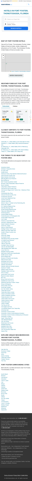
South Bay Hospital (6, 287)
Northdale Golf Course (7, 261)
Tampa (3, 400)
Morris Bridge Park (5, 256)
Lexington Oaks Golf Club (7, 245)
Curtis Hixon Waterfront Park (8, 198)
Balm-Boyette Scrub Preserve (8, 178)
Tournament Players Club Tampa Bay (10, 308)
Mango (3, 383)
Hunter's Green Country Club (8, 232)
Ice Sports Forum (5, 237)
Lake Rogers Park (5, 242)
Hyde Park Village (5, 235)
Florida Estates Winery (7, 214)
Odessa (3, 385)
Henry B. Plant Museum (7, 227)
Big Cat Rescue (5, 180)
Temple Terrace (5, 359)
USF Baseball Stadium (6, 319)
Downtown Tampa (5, 351)
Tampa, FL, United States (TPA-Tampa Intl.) (12, 151)
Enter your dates (16, 75)
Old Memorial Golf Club (7, 263)
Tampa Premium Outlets (7, 300)
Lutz (2, 382)
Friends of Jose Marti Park (7, 220)
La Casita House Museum (7, 240)
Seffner (3, 396)
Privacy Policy (17, 475)
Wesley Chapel (5, 405)
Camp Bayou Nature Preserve (8, 186)
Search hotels (16, 28)
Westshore (4, 406)
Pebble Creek (4, 390)
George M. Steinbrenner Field (8, 222)
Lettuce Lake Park (5, 243)
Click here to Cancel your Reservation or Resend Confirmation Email (13, 439)
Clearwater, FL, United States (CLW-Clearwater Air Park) (15, 141)
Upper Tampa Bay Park (7, 318)
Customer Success (15, 456)
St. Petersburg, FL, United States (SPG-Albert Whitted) (14, 149)
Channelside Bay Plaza (7, 193)
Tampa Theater (5, 303)
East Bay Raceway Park (7, 207)
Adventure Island (5, 167)
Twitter (23, 461)
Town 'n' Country (5, 403)
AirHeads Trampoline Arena (8, 169)
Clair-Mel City (4, 349)
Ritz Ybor (3, 277)
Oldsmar (3, 387)
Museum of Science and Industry (9, 258)
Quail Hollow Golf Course (7, 274)
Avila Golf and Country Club (8, 175)
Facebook (18, 461)
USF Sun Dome (5, 321)
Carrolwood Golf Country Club (8, 188)
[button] (3, 55)
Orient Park (4, 388)
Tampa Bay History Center (7, 292)
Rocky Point (4, 393)
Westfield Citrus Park (6, 326)
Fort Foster (4, 219)
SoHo (2, 354)
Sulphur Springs (5, 356)
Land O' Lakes (4, 380)
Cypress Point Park (6, 201)
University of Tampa (6, 316)
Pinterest (14, 463)
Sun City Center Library (7, 289)
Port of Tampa (4, 272)
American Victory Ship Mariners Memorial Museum (13, 173)
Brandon (3, 375)
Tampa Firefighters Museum (8, 295)
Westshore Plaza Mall (6, 327)
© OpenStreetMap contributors (24, 71)
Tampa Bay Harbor (6, 357)
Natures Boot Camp (6, 259)
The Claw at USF (5, 305)
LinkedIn (9, 463)
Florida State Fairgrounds (7, 217)
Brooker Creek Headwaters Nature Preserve (12, 183)
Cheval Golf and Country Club (8, 194)
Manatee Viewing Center (7, 251)
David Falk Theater (6, 204)
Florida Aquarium (5, 212)
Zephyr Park (4, 331)
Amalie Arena (4, 172)
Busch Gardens (5, 185)
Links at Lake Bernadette (7, 246)
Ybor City (3, 360)
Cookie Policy (24, 475)
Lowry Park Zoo (5, 250)
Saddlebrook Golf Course (7, 280)
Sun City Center (5, 398)
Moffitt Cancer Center (6, 254)
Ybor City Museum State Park (8, 329)
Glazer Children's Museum (7, 224)
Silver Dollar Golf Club (6, 285)
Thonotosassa (4, 401)
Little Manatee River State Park (9, 248)
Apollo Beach (4, 374)
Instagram (3, 463)
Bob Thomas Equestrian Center (9, 181)
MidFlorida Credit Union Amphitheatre (10, 253)
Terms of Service (8, 475)
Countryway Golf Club (6, 196)
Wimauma (3, 408)
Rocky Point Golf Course (7, 279)
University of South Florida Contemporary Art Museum (14, 314)
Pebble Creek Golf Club (7, 269)
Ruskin (2, 395)
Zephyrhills (4, 409)
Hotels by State (6, 456)
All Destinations (19, 454)
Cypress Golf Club (5, 199)
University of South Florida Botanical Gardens (12, 313)
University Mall (4, 310)
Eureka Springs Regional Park (8, 209)
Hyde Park (3, 233)
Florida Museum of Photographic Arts (10, 216)
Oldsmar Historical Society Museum (10, 266)
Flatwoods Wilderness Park (8, 211)
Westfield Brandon (5, 324)
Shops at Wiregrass (6, 284)
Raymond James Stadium (7, 276)
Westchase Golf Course (7, 323)
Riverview (3, 392)
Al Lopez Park (4, 170)
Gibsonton (3, 379)
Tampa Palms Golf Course (7, 298)
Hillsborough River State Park (8, 230)
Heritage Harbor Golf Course (8, 229)
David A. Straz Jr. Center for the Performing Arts (13, 203)
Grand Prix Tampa (5, 225)
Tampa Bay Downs (5, 290)
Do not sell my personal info (9, 458)
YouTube (27, 461)
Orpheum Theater (5, 267)
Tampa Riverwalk (5, 302)
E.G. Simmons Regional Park (8, 206)
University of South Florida (8, 311)
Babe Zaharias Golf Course (8, 177)
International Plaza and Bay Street (9, 238)
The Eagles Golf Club (6, 306)
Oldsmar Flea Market (6, 264)
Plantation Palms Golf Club (7, 271)
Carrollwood (4, 377)
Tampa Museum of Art (6, 297)
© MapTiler (17, 71)
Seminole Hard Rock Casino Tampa (10, 282)
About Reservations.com (7, 454)
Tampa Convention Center (8, 293)
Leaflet (12, 71)
